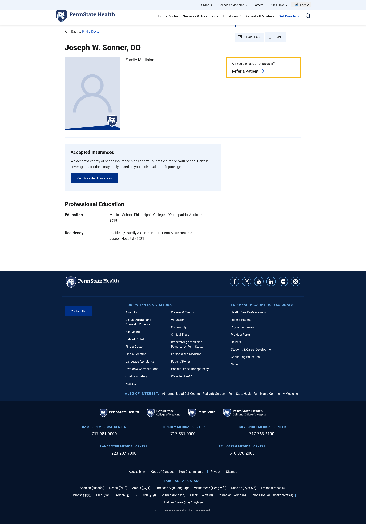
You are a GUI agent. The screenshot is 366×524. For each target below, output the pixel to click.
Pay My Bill (132, 332)
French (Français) (273, 488)
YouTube (259, 281)
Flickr (283, 281)
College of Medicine (231, 5)
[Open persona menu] (301, 4)
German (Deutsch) (173, 495)
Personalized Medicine (186, 354)
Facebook (234, 281)
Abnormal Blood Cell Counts (181, 393)
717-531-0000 (183, 433)
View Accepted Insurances (94, 178)
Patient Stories (181, 361)
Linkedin (271, 281)
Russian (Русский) (243, 488)
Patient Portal (134, 339)
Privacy (216, 471)
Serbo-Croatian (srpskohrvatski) (272, 495)
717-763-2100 (261, 433)
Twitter (246, 281)
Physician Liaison (243, 327)
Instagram (295, 281)
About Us (131, 312)
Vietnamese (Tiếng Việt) (210, 488)
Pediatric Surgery (214, 393)
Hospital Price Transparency (190, 369)
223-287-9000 (123, 453)
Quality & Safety (136, 376)
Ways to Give (180, 376)
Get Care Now (289, 16)
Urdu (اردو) (149, 495)
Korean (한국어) (126, 495)
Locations (230, 16)
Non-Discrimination (192, 471)
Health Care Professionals (248, 312)
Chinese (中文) (81, 495)
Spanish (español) (92, 488)
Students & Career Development (252, 349)
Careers (258, 5)
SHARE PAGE (252, 37)
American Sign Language (172, 488)
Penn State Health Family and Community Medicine (263, 393)
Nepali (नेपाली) (118, 488)
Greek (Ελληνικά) (201, 495)
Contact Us (78, 311)
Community (179, 327)
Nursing (236, 364)
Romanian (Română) (232, 495)
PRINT (278, 37)
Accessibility (137, 471)
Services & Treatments (200, 16)
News (129, 384)
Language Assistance (139, 361)
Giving (205, 5)
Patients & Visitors (259, 16)
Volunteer (177, 320)
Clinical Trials (180, 334)
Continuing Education (245, 357)
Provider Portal (241, 334)
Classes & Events (182, 312)
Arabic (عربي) (141, 488)
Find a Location (135, 354)
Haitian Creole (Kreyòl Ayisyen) (184, 502)
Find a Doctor (168, 16)
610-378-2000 (242, 453)
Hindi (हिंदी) (103, 495)
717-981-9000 (104, 433)
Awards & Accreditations (141, 369)
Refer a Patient (245, 71)
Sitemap (231, 471)
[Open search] (308, 16)
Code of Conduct (162, 471)
